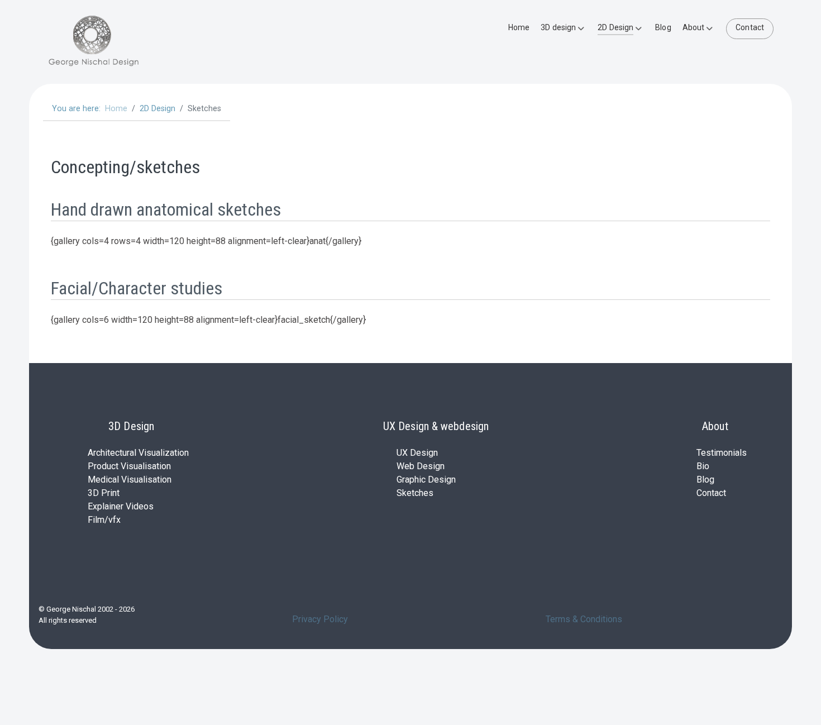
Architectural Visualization (138, 452)
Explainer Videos (121, 506)
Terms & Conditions (584, 619)
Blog (705, 479)
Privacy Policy (320, 619)
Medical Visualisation (129, 479)
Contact (711, 493)
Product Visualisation (129, 466)
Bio (702, 466)
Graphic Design (426, 479)
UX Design (417, 452)
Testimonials (721, 452)
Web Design (421, 466)
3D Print (104, 493)
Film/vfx (104, 519)
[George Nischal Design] (124, 42)
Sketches (415, 493)
